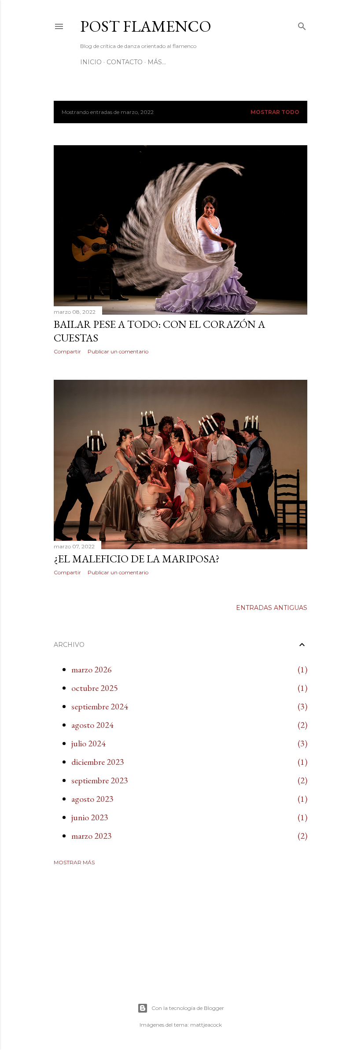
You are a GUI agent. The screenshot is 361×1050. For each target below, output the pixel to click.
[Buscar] (302, 24)
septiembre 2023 (99, 780)
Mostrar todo (274, 112)
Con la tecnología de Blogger (187, 1008)
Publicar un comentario (118, 351)
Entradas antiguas (271, 608)
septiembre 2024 (99, 706)
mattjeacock (206, 1024)
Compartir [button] (67, 351)
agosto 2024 (92, 725)
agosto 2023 (92, 798)
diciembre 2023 (97, 761)
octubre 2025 (94, 688)
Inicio (91, 62)
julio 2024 (88, 743)
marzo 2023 (91, 835)
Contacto (125, 62)
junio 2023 (89, 817)
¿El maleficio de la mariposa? (137, 558)
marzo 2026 (91, 669)
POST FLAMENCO (145, 26)
